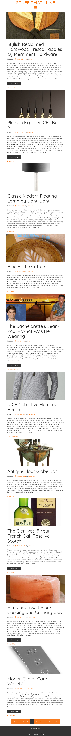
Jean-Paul (32, 59)
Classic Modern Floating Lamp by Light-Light (32, 198)
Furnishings (10, 231)
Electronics (10, 161)
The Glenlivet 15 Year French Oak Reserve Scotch (28, 536)
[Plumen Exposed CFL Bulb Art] (35, 104)
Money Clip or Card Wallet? (27, 681)
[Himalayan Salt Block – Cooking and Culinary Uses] (35, 589)
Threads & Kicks (12, 370)
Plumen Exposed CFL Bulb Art (34, 125)
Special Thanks (35, 728)
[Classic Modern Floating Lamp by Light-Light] (35, 177)
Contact (35, 734)
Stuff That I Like (35, 3)
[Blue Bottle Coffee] (35, 248)
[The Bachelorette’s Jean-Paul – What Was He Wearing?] (35, 307)
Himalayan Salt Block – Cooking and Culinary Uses (35, 609)
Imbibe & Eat (11, 291)
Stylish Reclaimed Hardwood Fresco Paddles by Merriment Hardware (34, 49)
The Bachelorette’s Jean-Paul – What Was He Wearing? (33, 331)
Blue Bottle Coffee (26, 266)
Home (28, 734)
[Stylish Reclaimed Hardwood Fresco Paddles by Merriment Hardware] (35, 25)
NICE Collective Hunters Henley (31, 407)
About (42, 734)
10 (49, 722)
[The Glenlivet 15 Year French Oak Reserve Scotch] (35, 512)
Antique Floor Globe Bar (32, 471)
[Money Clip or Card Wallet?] (35, 660)
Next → (56, 722)
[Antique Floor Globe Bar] (35, 452)
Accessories (11, 88)
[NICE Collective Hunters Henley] (35, 386)
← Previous (16, 722)
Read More (14, 84)
